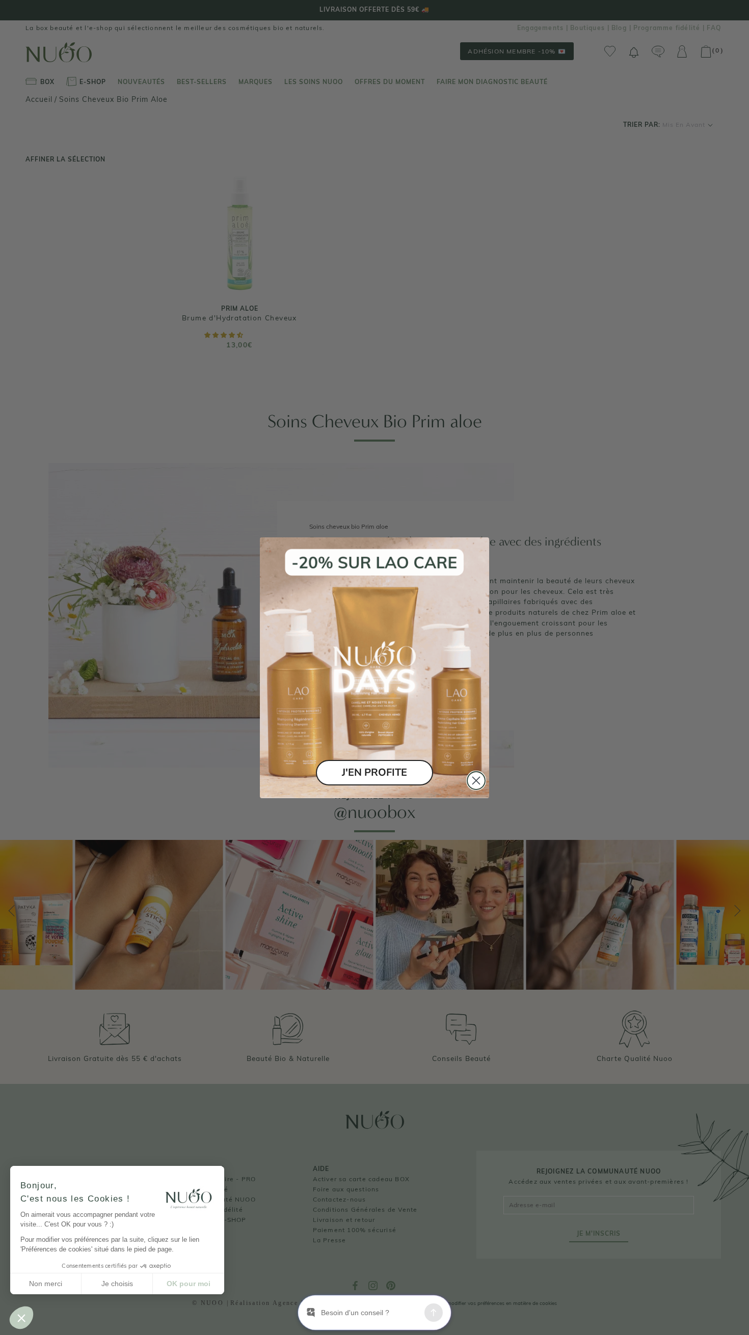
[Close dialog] (476, 780)
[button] (21, 1317)
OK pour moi (188, 1283)
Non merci (45, 1283)
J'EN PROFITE (374, 772)
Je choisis (117, 1283)
